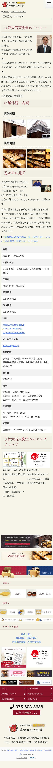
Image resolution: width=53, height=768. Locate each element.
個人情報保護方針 (7, 699)
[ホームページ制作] (33, 758)
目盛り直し (26, 634)
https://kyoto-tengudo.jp (14, 332)
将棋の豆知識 (34, 642)
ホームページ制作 (22, 758)
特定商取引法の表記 (35, 694)
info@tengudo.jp (11, 345)
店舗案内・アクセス (8, 694)
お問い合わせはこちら (26, 712)
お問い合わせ (33, 699)
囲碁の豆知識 (18, 642)
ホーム (3, 688)
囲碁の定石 (31, 638)
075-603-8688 (28, 706)
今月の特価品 (33, 688)
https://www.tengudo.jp (13, 325)
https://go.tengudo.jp (12, 329)
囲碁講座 (20, 638)
